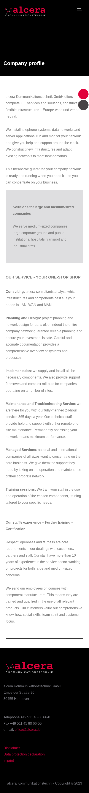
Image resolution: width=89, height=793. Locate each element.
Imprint (8, 760)
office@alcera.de (28, 729)
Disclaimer (11, 748)
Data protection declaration (24, 754)
